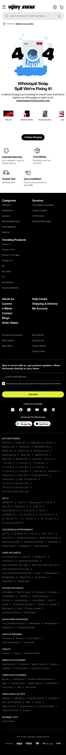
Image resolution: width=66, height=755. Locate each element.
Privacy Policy (38, 351)
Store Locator (8, 340)
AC (3, 266)
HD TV (42, 510)
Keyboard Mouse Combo (40, 679)
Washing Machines (10, 221)
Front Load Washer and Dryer (16, 573)
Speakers (24, 546)
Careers (7, 303)
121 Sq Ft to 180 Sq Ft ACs (15, 483)
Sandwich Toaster (11, 612)
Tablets (5, 653)
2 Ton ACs (23, 467)
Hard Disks (30, 687)
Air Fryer (6, 600)
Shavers (20, 638)
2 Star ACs (38, 471)
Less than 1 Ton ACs (42, 459)
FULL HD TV (29, 510)
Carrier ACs (7, 451)
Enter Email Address (15, 376)
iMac (28, 702)
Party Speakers (9, 227)
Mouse (5, 679)
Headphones (51, 623)
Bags (4, 683)
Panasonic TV (22, 506)
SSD (19, 687)
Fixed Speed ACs (40, 475)
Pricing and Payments (12, 335)
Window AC (40, 557)
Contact (7, 313)
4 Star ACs (7, 475)
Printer (38, 702)
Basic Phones (39, 664)
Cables (53, 664)
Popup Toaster (33, 608)
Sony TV (6, 506)
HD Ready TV (20, 534)
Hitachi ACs (24, 451)
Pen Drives (7, 687)
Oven (19, 608)
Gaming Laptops (36, 698)
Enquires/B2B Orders (41, 221)
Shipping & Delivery (45, 303)
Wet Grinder (30, 612)
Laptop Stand (34, 683)
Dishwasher (51, 573)
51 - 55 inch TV (29, 519)
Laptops (5, 216)
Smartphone (7, 210)
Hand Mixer (38, 600)
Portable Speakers (26, 627)
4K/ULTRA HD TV (10, 510)
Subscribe (33, 394)
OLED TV (37, 506)
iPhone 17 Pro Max (10, 255)
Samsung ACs (9, 455)
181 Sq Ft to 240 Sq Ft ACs (15, 487)
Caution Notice (39, 346)
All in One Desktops (11, 702)
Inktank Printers (46, 706)
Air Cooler (6, 271)
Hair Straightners (10, 642)
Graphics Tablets (32, 653)
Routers (27, 710)
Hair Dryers (29, 642)
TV (3, 277)
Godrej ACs (24, 447)
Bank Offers (7, 346)
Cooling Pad (17, 683)
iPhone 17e (7, 260)
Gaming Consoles (11, 542)
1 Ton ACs (7, 463)
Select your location (25, 24)
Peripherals (51, 683)
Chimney (39, 592)
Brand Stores (38, 335)
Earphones (7, 627)
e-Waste (7, 308)
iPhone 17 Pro (8, 250)
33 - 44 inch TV (46, 515)
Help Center (39, 299)
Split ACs (6, 459)
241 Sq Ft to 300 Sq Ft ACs (15, 491)
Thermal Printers (10, 710)
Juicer (5, 604)
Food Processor (40, 596)
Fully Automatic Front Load (15, 569)
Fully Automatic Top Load (15, 565)
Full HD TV (7, 538)
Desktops (53, 698)
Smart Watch (8, 721)
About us (8, 299)
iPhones (24, 664)
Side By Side (23, 581)
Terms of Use (38, 340)
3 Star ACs (53, 471)
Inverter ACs (8, 479)
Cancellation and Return (43, 205)
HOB (50, 600)
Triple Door (7, 581)
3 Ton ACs (23, 471)
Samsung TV (35, 502)
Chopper (52, 592)
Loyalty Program (39, 210)
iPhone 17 (6, 244)
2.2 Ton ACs (39, 467)
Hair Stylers (34, 638)
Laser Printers (27, 706)
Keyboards (18, 679)
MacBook (19, 698)
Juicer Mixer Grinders (23, 604)
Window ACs (22, 459)
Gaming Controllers (33, 542)
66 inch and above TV (13, 523)
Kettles (52, 604)
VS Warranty (38, 216)
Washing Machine (10, 288)
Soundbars (53, 542)
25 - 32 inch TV (27, 515)
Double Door (41, 577)
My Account (39, 308)
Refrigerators (8, 577)
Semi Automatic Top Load (45, 565)
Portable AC (8, 561)
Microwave (7, 608)
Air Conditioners (10, 557)
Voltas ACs (20, 442)
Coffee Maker (8, 596)
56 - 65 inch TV (48, 519)
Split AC (26, 557)
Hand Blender (21, 600)
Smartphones (8, 664)
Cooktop (23, 596)
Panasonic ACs (41, 451)
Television (6, 205)
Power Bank (21, 668)
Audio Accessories (49, 538)
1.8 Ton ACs (8, 467)
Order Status (10, 322)
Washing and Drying (28, 561)
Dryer (38, 573)
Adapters (6, 668)
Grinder (41, 604)
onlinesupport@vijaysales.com (33, 100)
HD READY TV (9, 515)
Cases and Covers (40, 668)
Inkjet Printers (9, 706)
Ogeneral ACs (41, 455)
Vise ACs (6, 442)
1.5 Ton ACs (39, 463)
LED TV (5, 534)
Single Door (25, 577)
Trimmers (7, 638)
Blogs (6, 318)
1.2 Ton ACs (23, 463)
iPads (16, 653)
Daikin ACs (36, 442)
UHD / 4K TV (48, 534)
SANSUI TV (7, 502)
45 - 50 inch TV (9, 519)
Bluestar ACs (8, 447)
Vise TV (21, 502)
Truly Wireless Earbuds (13, 623)
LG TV (49, 502)
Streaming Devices (26, 538)
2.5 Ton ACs (8, 471)
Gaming (5, 232)
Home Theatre (9, 546)
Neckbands (34, 623)
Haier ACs (25, 455)
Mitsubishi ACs (42, 447)
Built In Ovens (24, 592)
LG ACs (49, 442)
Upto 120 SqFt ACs (27, 479)
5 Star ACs (22, 475)
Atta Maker (7, 592)
